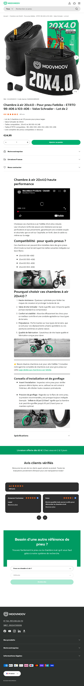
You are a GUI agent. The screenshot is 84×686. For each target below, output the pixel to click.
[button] (74, 3)
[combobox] (42, 8)
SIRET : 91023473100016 (13, 625)
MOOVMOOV (12, 681)
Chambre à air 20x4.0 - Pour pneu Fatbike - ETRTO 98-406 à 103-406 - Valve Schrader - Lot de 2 (39, 16)
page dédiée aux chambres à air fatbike (35, 369)
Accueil (6, 16)
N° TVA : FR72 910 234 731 (13, 621)
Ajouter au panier (56, 142)
